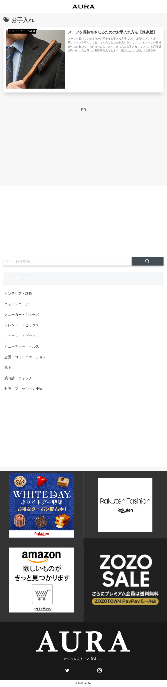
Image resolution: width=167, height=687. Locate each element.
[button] (148, 261)
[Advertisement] (83, 143)
